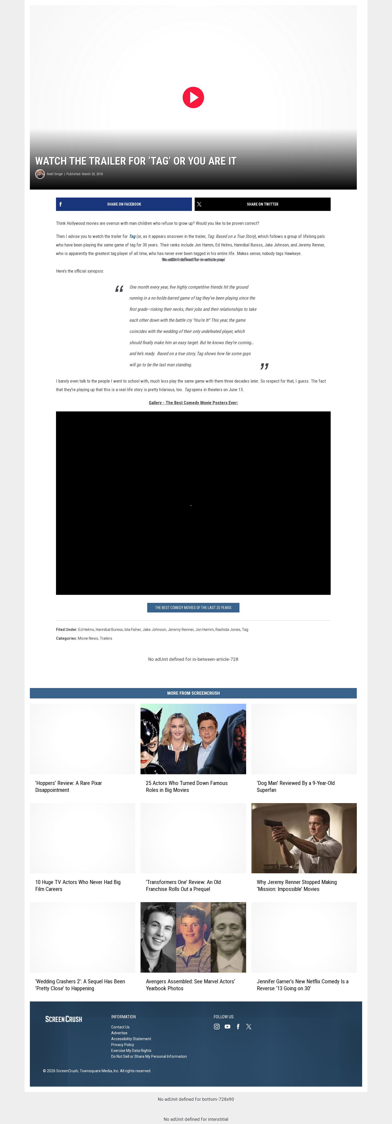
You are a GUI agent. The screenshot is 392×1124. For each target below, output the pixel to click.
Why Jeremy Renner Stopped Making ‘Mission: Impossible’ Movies (297, 885)
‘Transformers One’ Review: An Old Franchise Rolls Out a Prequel (183, 885)
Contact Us (120, 1027)
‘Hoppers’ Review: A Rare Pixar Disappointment (68, 786)
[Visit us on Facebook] (240, 1026)
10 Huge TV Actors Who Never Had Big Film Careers (78, 885)
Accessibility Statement (131, 1039)
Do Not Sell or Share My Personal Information (149, 1056)
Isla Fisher (133, 629)
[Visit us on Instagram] (219, 1026)
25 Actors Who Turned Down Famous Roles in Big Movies (187, 786)
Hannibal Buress (109, 629)
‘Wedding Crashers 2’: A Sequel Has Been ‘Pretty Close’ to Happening (80, 985)
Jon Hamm (204, 629)
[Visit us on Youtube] (229, 1026)
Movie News (88, 638)
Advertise (119, 1033)
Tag (132, 236)
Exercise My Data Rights (131, 1050)
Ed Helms (86, 629)
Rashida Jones (227, 629)
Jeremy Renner (181, 629)
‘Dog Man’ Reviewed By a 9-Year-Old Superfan (296, 786)
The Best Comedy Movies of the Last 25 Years (193, 608)
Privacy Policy (122, 1045)
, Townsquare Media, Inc (98, 1071)
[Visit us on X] (251, 1026)
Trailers (106, 638)
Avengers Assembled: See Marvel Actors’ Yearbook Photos (190, 985)
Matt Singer (55, 174)
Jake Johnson (154, 629)
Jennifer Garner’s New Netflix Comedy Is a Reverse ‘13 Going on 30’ (303, 985)
